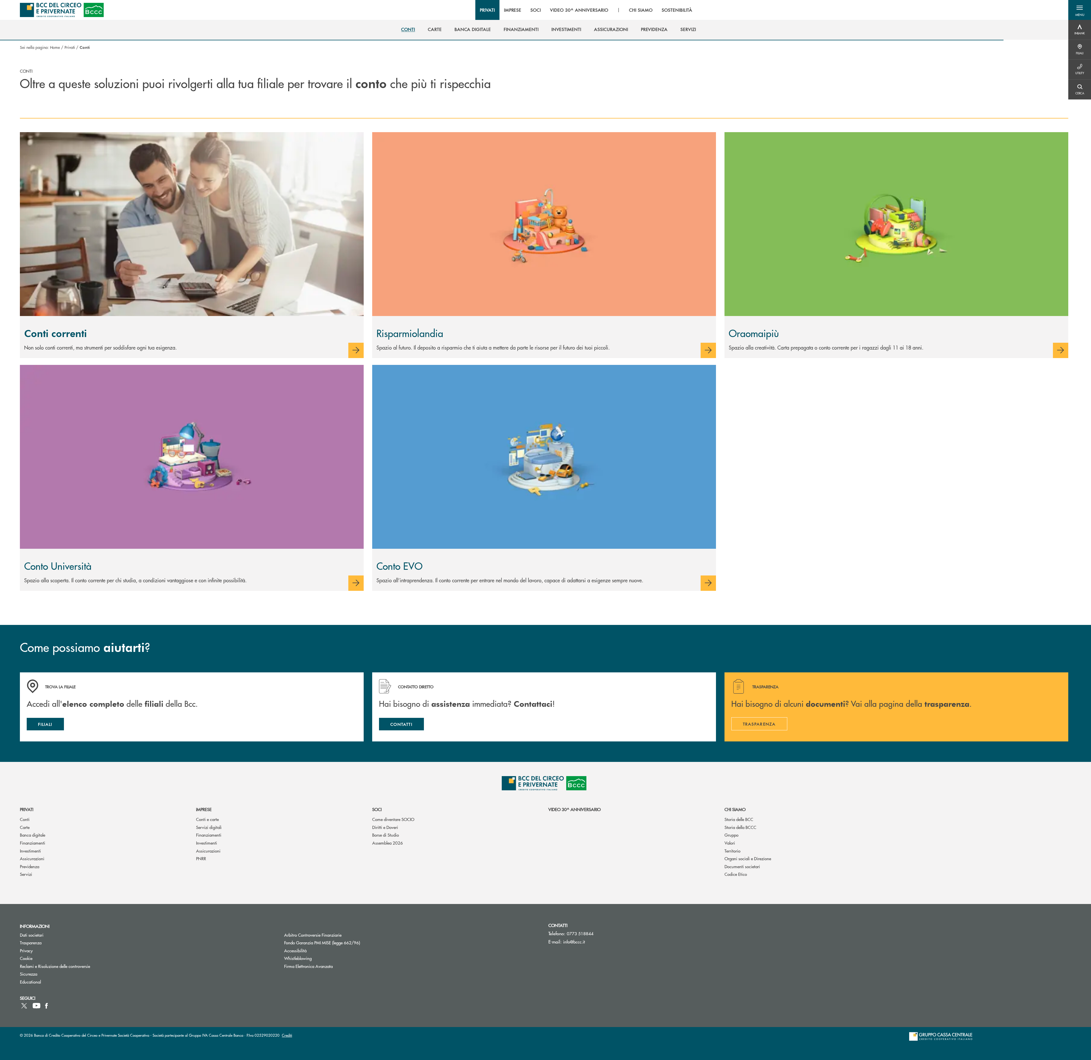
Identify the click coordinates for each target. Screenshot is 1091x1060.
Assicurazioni (32, 858)
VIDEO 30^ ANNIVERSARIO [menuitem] (579, 10)
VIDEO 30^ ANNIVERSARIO (574, 809)
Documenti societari (742, 866)
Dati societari (31, 935)
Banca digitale (32, 835)
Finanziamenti (32, 843)
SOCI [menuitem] (535, 10)
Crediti (287, 1035)
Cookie (26, 958)
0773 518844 (580, 933)
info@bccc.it (574, 942)
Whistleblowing (298, 958)
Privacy (26, 950)
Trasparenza (30, 942)
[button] (1079, 10)
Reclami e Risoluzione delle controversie (55, 966)
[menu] (586, 10)
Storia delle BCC (738, 819)
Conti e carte (207, 819)
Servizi (26, 874)
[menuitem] (408, 29)
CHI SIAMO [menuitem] (641, 10)
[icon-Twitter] (24, 1006)
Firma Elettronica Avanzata (308, 966)
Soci (377, 809)
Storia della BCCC (740, 827)
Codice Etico (735, 874)
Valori (729, 843)
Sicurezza (28, 974)
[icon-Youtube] (36, 1006)
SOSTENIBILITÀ (677, 10)
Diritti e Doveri (385, 827)
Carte (25, 827)
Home (55, 47)
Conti (25, 819)
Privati (69, 47)
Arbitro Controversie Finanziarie (334, 935)
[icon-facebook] (46, 1006)
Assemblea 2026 (387, 843)
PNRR (201, 858)
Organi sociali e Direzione (747, 858)
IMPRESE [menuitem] (513, 10)
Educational (30, 982)
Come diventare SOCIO (393, 819)
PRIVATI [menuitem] (487, 10)
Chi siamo (735, 809)
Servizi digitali (209, 827)
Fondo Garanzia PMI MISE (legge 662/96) (343, 942)
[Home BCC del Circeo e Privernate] (62, 10)
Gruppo (731, 835)
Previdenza (29, 866)
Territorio (732, 851)
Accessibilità (295, 950)
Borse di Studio (385, 835)
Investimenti (30, 851)
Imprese (204, 809)
